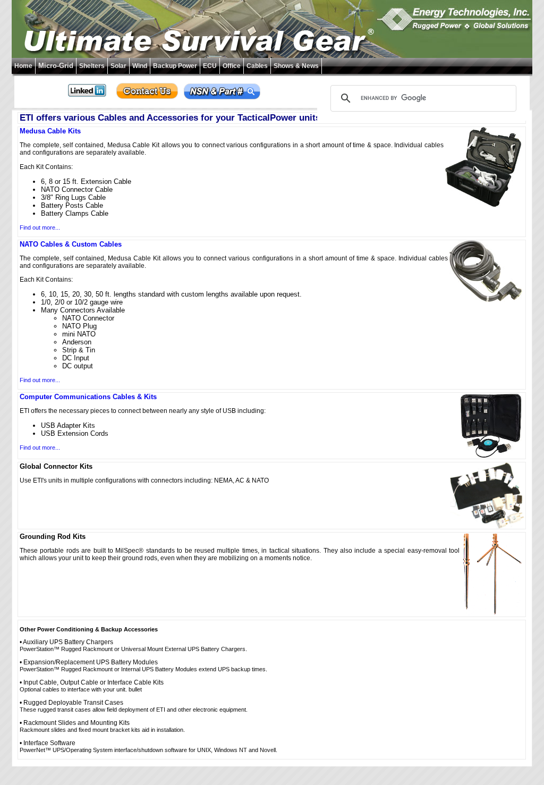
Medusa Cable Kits (50, 131)
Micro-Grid (55, 66)
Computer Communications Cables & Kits (88, 397)
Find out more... (40, 227)
